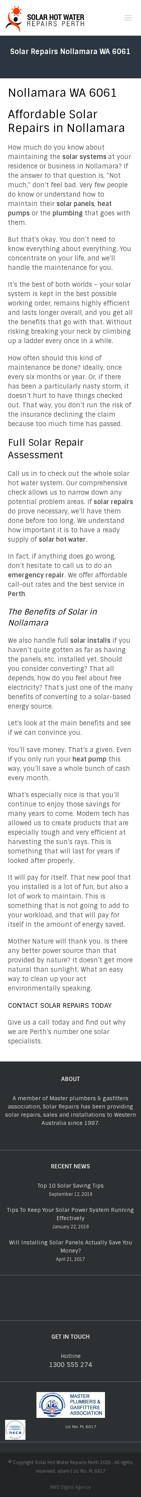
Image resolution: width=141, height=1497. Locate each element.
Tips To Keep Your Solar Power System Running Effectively (70, 1214)
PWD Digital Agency (70, 1487)
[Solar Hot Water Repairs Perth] (45, 17)
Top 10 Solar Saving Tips (71, 1185)
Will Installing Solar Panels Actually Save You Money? (70, 1246)
